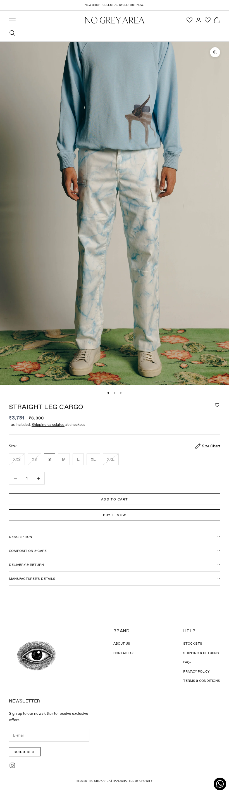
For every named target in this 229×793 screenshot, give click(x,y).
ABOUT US (121, 643)
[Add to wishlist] (217, 405)
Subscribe (25, 752)
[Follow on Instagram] (12, 765)
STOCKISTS (192, 643)
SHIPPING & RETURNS (201, 653)
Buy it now (114, 515)
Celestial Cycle (115, 5)
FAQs (187, 662)
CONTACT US (124, 653)
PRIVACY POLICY (196, 671)
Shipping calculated (48, 424)
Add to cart (114, 499)
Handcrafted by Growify (132, 781)
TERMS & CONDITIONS (201, 681)
